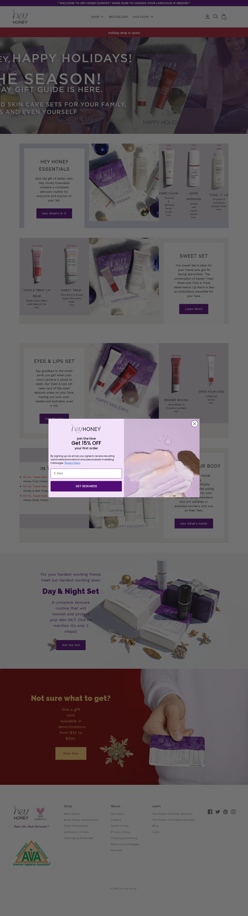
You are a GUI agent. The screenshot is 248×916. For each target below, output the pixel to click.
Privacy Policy (72, 463)
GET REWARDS (86, 486)
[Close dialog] (194, 423)
